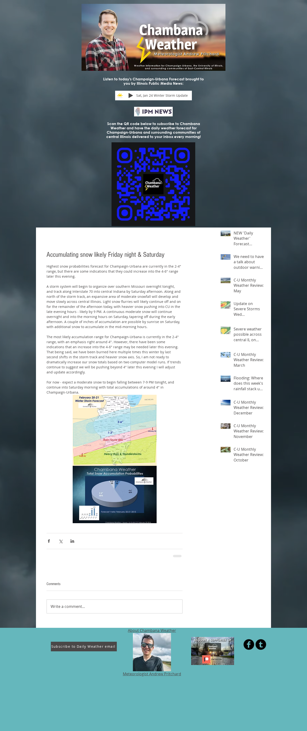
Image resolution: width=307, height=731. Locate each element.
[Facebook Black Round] (248, 644)
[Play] (131, 95)
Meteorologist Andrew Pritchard (152, 674)
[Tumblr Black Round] (260, 644)
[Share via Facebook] (49, 541)
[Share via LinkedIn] (72, 541)
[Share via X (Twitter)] (60, 541)
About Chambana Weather (152, 630)
